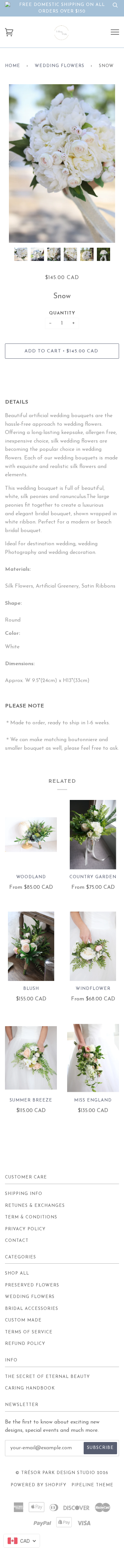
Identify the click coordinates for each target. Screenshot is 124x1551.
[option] (62, 163)
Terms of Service (29, 1332)
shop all (17, 1273)
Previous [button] (16, 163)
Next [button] (107, 163)
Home (12, 66)
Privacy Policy (25, 1229)
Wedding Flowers (59, 66)
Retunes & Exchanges (35, 1206)
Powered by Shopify (38, 1485)
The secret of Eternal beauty (47, 1377)
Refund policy (25, 1344)
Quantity (62, 313)
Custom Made (23, 1320)
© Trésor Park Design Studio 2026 (62, 1473)
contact (16, 1241)
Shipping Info (23, 1194)
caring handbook (30, 1388)
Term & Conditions (31, 1217)
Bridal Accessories (31, 1309)
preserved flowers (32, 1285)
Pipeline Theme (92, 1485)
